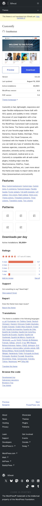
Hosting (5, 423)
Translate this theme (9, 366)
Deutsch (14, 324)
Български (12, 321)
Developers (7, 442)
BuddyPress (8, 465)
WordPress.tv (9, 446)
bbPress (6, 461)
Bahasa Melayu (7, 351)
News (4, 419)
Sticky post (33, 195)
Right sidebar (23, 195)
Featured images (23, 189)
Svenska (31, 359)
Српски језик (22, 359)
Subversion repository (10, 380)
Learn (4, 434)
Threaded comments (22, 198)
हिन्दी (28, 343)
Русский (21, 356)
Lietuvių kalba (18, 348)
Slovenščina (6, 359)
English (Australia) (32, 324)
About (4, 415)
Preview (10, 70)
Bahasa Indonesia (8, 345)
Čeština (23, 321)
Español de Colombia (10, 332)
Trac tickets (6, 385)
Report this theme (9, 308)
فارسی (13, 340)
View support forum (9, 293)
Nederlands (13, 353)
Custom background (14, 186)
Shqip (14, 359)
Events (25, 438)
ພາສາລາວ (8, 348)
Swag (25, 446)
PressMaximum (11, 31)
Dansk (29, 321)
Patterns (25, 427)
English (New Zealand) (24, 327)
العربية (4, 321)
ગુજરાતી (18, 343)
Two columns (28, 201)
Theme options (8, 198)
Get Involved (27, 434)
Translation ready (15, 201)
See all (37, 278)
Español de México (18, 337)
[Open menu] (38, 3)
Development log (8, 377)
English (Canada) (8, 327)
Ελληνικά (21, 324)
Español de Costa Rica (27, 332)
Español (21, 335)
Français (5, 343)
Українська (12, 361)
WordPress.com (9, 453)
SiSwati (11, 475)
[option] (7, 215)
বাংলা (18, 321)
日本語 (24, 345)
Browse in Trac (7, 383)
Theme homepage (9, 100)
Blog (4, 186)
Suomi (19, 340)
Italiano (18, 345)
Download (30, 70)
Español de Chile (29, 329)
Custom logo (27, 186)
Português (6, 356)
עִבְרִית (24, 343)
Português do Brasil (31, 353)
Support (5, 438)
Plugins (25, 423)
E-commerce (12, 189)
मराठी (37, 348)
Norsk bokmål (19, 351)
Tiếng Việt (24, 361)
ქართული (31, 345)
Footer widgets (14, 192)
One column (13, 195)
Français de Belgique (30, 340)
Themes (5, 10)
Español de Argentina (14, 329)
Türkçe (5, 361)
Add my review (7, 278)
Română (14, 356)
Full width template (28, 192)
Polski (21, 353)
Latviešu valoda (29, 348)
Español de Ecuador (9, 335)
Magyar (33, 343)
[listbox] (21, 221)
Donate (26, 442)
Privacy (5, 427)
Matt (5, 457)
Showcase (26, 415)
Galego (12, 343)
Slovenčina (29, 356)
